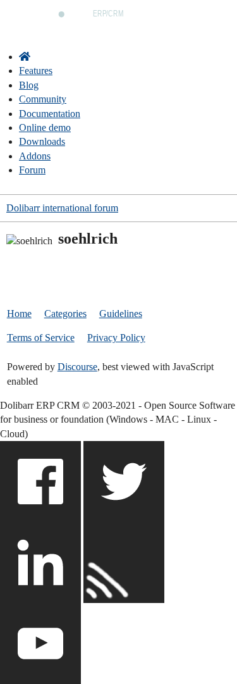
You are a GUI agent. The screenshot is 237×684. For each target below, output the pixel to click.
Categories (65, 313)
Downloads (42, 141)
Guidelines (120, 313)
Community (42, 99)
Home (19, 313)
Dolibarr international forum (62, 207)
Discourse (77, 366)
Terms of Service (41, 337)
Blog (29, 85)
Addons (35, 156)
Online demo (45, 127)
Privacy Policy (116, 337)
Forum (32, 170)
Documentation (49, 113)
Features (35, 70)
